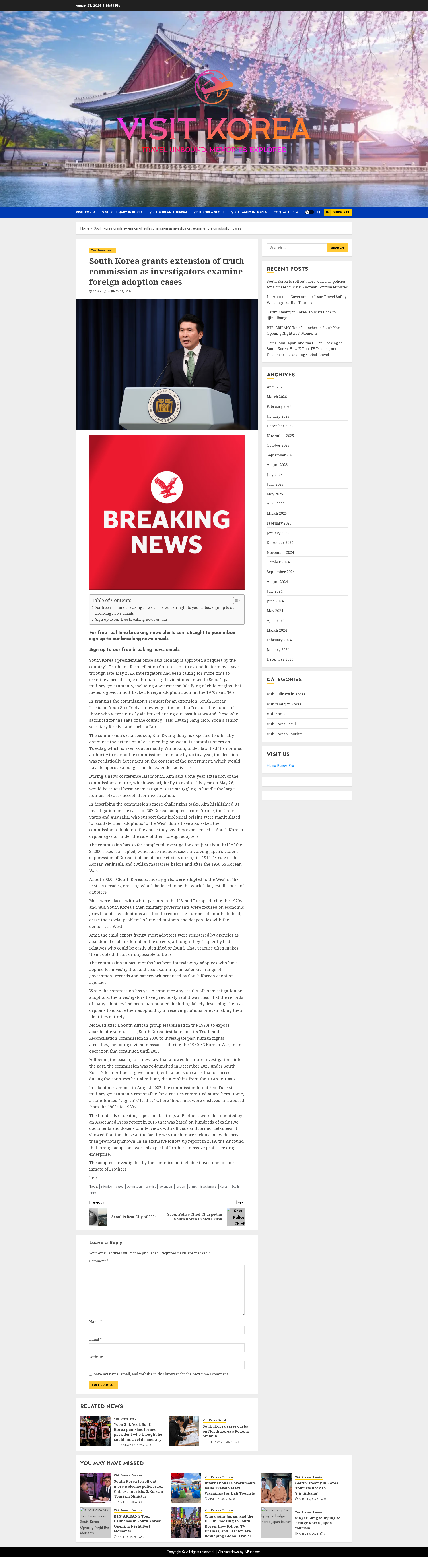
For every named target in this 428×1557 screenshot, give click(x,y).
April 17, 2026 (217, 1499)
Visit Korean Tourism (168, 212)
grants (193, 1186)
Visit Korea (85, 212)
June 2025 (275, 484)
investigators (208, 1186)
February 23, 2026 (131, 1445)
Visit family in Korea (249, 212)
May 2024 (275, 610)
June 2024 (275, 601)
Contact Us (284, 212)
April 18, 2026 (127, 1502)
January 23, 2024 (119, 292)
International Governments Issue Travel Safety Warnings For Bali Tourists (230, 1488)
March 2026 (277, 396)
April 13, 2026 (308, 1534)
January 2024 (278, 649)
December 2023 (280, 659)
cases (119, 1186)
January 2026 (278, 416)
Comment (98, 1260)
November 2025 (280, 435)
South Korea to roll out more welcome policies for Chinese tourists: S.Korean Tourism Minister (138, 1489)
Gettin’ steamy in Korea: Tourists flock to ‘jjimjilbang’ (317, 1488)
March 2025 (277, 513)
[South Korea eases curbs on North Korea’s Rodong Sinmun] (184, 1431)
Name (95, 1321)
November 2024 (280, 552)
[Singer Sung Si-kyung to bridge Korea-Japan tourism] (276, 1522)
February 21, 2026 (219, 1442)
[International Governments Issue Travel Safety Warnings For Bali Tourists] (186, 1488)
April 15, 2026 (127, 1537)
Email (95, 1339)
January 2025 (278, 533)
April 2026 (275, 387)
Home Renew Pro (280, 765)
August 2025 (277, 464)
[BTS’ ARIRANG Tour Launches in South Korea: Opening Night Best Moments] (95, 1522)
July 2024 (274, 591)
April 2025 (275, 503)
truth (93, 1192)
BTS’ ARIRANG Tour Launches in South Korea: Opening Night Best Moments (137, 1524)
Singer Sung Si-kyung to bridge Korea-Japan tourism (317, 1523)
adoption (106, 1186)
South (235, 1186)
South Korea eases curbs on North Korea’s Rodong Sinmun (226, 1431)
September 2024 (281, 571)
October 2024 (278, 562)
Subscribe (341, 212)
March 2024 (277, 630)
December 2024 (280, 542)
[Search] (319, 212)
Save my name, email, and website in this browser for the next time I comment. (161, 1374)
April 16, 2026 (309, 1499)
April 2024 (275, 620)
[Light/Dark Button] (309, 212)
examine (151, 1186)
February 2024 (279, 640)
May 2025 (275, 494)
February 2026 (279, 406)
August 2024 (277, 581)
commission (134, 1186)
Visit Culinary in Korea (122, 212)
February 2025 (279, 523)
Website (96, 1356)
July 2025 (274, 474)
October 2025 (278, 445)
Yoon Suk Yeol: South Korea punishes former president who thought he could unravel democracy (138, 1432)
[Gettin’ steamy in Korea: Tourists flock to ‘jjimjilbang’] (276, 1488)
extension (166, 1186)
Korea (224, 1186)
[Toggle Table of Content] (235, 600)
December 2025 (280, 425)
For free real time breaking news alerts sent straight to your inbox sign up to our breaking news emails (165, 610)
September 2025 (281, 455)
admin (97, 292)
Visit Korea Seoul (208, 212)
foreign (180, 1186)
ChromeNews (228, 1551)
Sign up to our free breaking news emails (131, 619)
